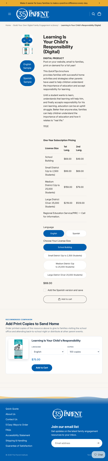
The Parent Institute (20, 455)
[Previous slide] (7, 3)
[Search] (93, 14)
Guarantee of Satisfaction (19, 446)
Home (8, 25)
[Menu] (10, 14)
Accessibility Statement (18, 435)
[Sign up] (98, 443)
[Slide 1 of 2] (26, 51)
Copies (70, 347)
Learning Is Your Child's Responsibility (56, 340)
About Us (10, 414)
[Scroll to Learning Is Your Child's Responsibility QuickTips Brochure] (27, 81)
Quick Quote (12, 408)
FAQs (8, 430)
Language (36, 347)
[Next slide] (99, 3)
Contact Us (11, 419)
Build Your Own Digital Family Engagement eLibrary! (35, 25)
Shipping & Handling (16, 440)
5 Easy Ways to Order (17, 424)
